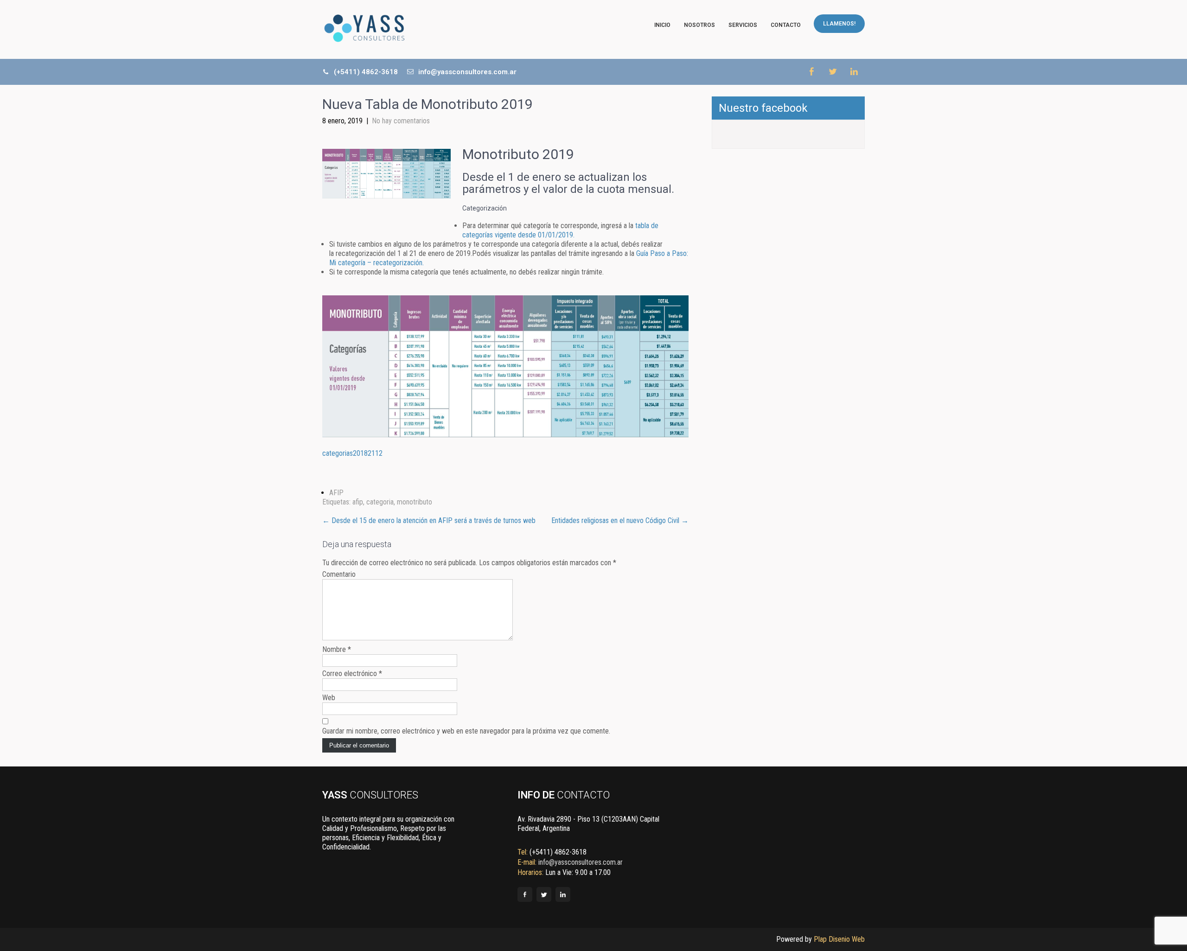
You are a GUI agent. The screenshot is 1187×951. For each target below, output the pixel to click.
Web (328, 697)
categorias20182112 (352, 453)
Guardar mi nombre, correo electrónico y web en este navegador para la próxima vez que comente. (466, 731)
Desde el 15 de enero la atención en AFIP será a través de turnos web (429, 520)
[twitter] (832, 71)
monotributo (414, 502)
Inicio (662, 25)
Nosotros (699, 25)
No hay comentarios (401, 120)
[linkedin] (853, 71)
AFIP (336, 492)
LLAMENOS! (839, 23)
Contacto (786, 25)
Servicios (742, 25)
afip (357, 502)
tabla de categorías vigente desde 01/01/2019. (560, 230)
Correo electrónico (352, 673)
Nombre (336, 649)
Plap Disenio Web (839, 939)
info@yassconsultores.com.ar (466, 72)
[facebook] (811, 71)
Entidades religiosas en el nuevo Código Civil (620, 520)
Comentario (339, 574)
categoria (380, 502)
